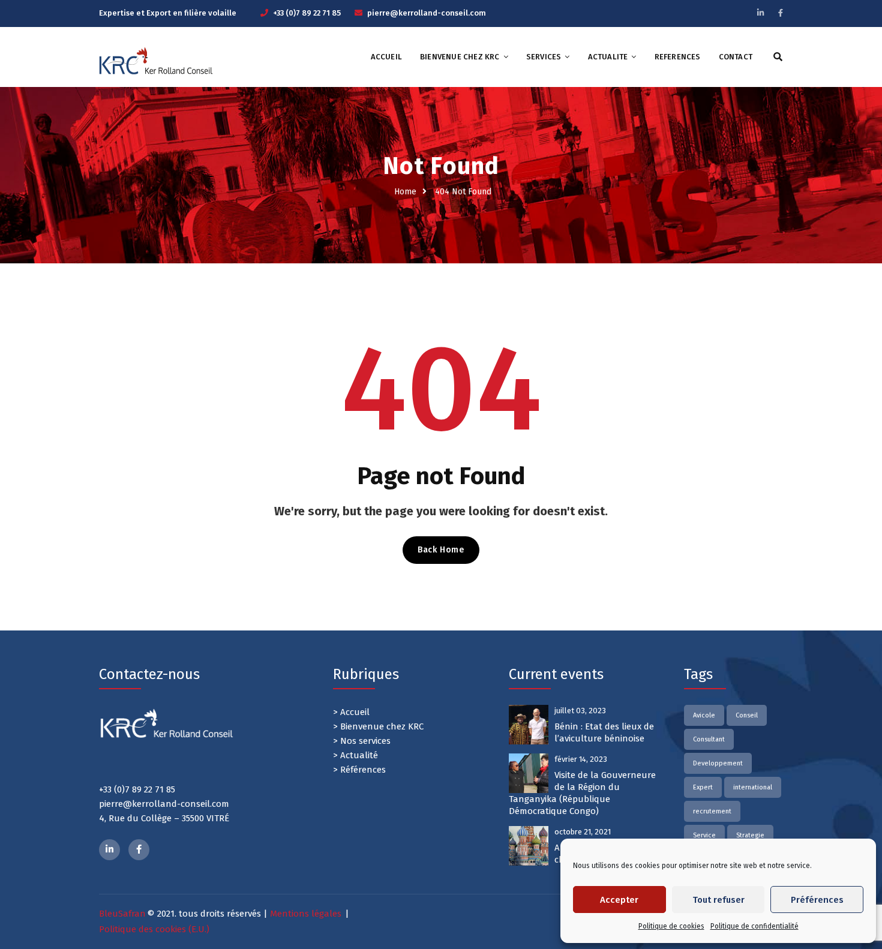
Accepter (619, 899)
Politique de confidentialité (754, 926)
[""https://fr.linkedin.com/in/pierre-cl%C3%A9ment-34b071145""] (760, 12)
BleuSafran (122, 913)
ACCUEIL (386, 56)
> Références (359, 769)
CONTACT (735, 56)
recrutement (712, 811)
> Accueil (351, 712)
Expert (703, 787)
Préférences (817, 899)
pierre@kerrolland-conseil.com (426, 12)
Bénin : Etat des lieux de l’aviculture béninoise (604, 732)
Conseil (747, 715)
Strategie (750, 835)
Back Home (441, 550)
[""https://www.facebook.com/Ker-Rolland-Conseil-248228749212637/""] (780, 12)
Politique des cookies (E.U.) (154, 929)
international (752, 787)
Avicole (704, 715)
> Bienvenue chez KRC (378, 726)
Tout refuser (718, 899)
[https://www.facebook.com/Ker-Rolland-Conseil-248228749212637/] (138, 849)
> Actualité (355, 755)
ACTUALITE (608, 56)
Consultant (709, 739)
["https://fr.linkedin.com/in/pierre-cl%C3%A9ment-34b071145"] (109, 849)
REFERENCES (678, 56)
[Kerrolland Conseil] (156, 60)
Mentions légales (305, 913)
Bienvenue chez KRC (460, 56)
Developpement (718, 763)
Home (405, 192)
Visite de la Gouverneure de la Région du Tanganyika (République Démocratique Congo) (582, 793)
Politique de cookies (671, 926)
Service (704, 835)
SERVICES (544, 56)
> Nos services (362, 740)
